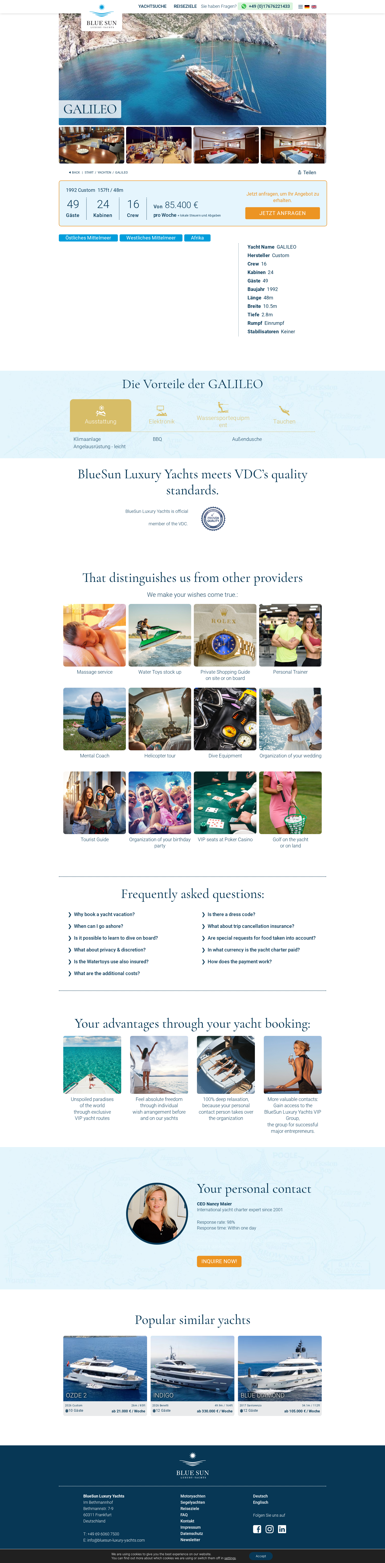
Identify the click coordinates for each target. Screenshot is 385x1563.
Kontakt (187, 1521)
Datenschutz (191, 1533)
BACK (75, 172)
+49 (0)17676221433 (269, 6)
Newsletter (190, 1539)
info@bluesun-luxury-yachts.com (116, 1540)
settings (230, 1558)
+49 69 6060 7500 (103, 1534)
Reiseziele (189, 1508)
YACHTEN (104, 172)
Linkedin (282, 1529)
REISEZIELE (185, 6)
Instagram (270, 1529)
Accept (261, 1556)
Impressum (190, 1527)
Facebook (257, 1529)
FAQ (184, 1514)
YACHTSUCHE (152, 6)
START (89, 172)
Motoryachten (192, 1496)
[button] (300, 6)
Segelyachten (192, 1502)
